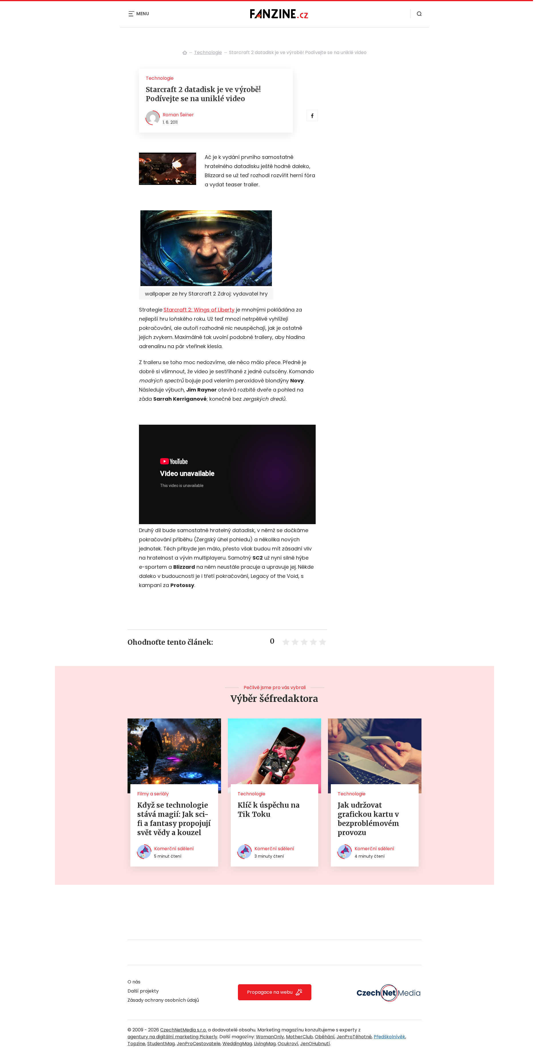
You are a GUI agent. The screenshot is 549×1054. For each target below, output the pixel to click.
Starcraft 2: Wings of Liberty (199, 309)
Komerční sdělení (174, 848)
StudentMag (161, 1043)
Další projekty (143, 991)
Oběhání (325, 1036)
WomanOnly (270, 1036)
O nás (134, 982)
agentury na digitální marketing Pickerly (172, 1036)
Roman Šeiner (178, 114)
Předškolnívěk (389, 1036)
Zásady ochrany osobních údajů (163, 1000)
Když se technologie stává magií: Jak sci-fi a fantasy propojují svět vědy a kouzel (174, 819)
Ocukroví (288, 1043)
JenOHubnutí (315, 1043)
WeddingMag (237, 1043)
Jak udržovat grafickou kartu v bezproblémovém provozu (368, 819)
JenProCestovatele (198, 1043)
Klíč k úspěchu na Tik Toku (269, 810)
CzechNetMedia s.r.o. (183, 1030)
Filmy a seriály (153, 793)
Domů (184, 52)
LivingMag (265, 1043)
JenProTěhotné (354, 1036)
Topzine (136, 1043)
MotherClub (299, 1036)
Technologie (208, 52)
